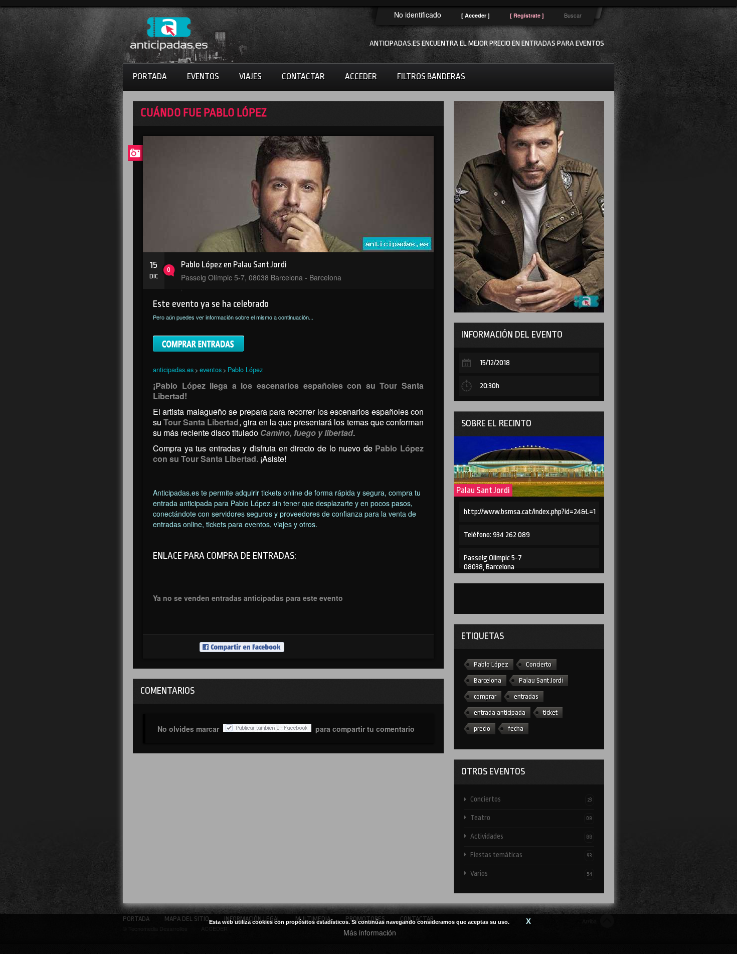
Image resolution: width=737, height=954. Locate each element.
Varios (531, 873)
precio (482, 728)
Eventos (203, 76)
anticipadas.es (173, 369)
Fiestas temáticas (531, 855)
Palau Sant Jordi (483, 490)
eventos (211, 369)
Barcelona (487, 680)
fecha (515, 728)
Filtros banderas (431, 76)
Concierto (538, 664)
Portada (150, 76)
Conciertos (531, 799)
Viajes (250, 76)
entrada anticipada (499, 712)
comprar (485, 696)
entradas (526, 696)
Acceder (361, 76)
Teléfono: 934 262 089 (497, 535)
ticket (550, 712)
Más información (369, 932)
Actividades (531, 836)
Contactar (303, 76)
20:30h (489, 386)
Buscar (573, 15)
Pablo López (245, 369)
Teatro (531, 818)
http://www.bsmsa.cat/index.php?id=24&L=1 (530, 512)
